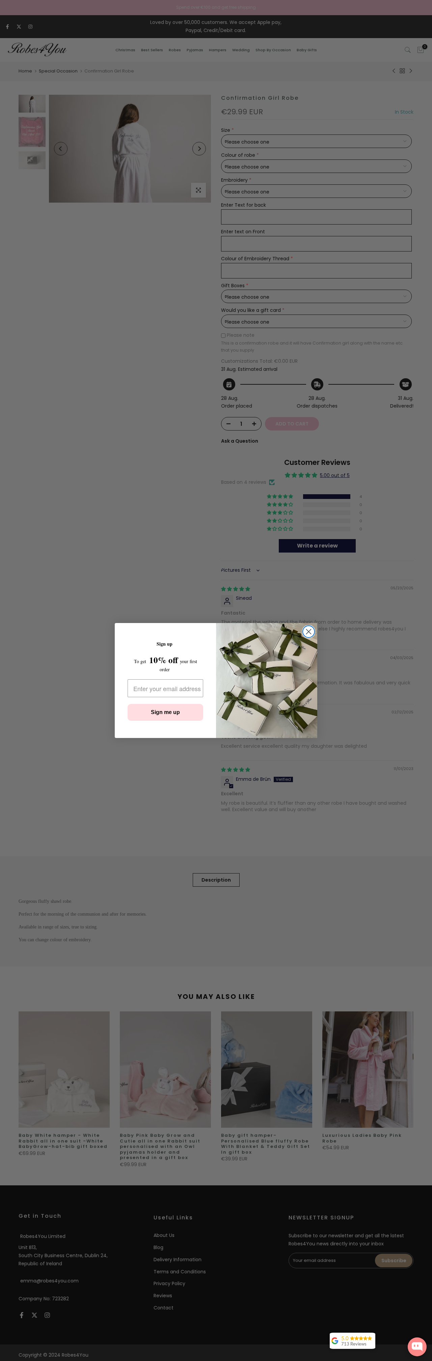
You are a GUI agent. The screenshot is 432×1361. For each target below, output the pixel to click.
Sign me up (165, 712)
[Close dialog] (309, 632)
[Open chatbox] (417, 1346)
